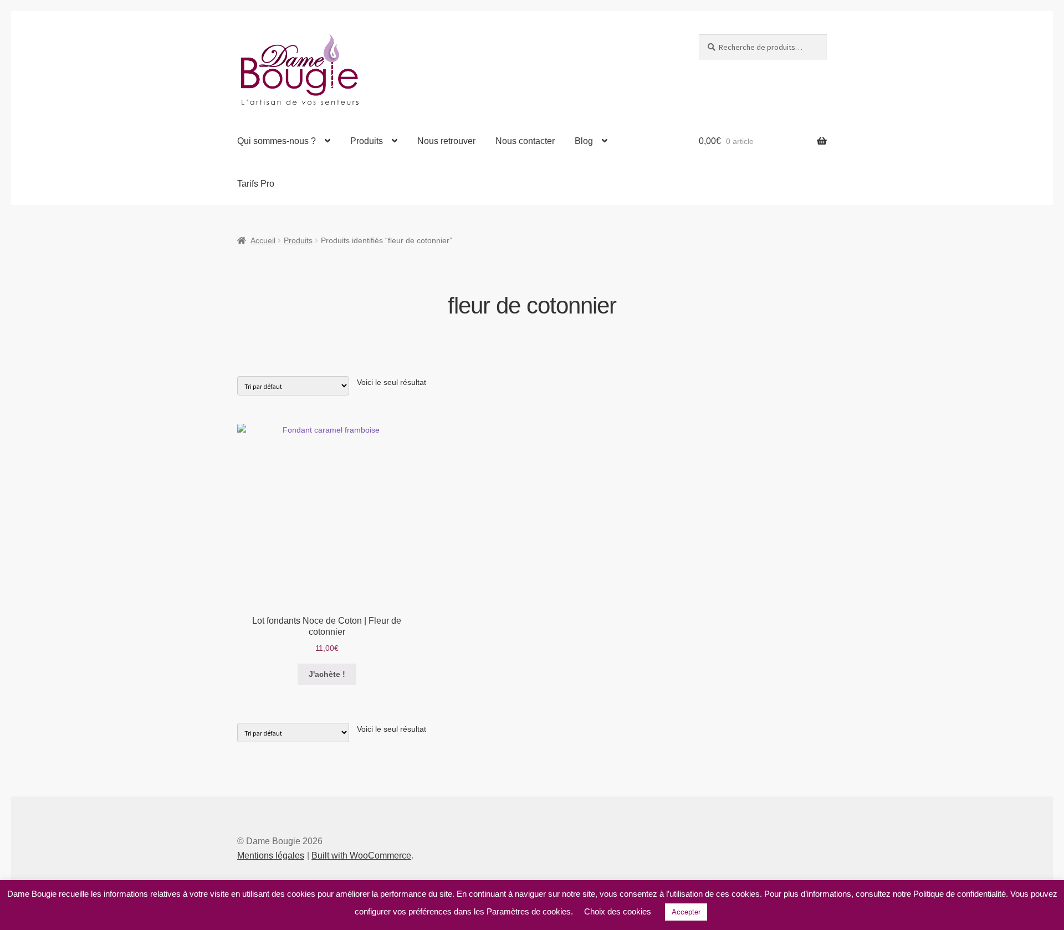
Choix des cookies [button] (617, 911)
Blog (584, 141)
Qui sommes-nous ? (276, 141)
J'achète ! (327, 674)
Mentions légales (270, 855)
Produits (366, 141)
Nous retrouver (446, 141)
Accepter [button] (686, 912)
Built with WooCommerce (361, 855)
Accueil (262, 240)
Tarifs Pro (255, 183)
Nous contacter (525, 141)
